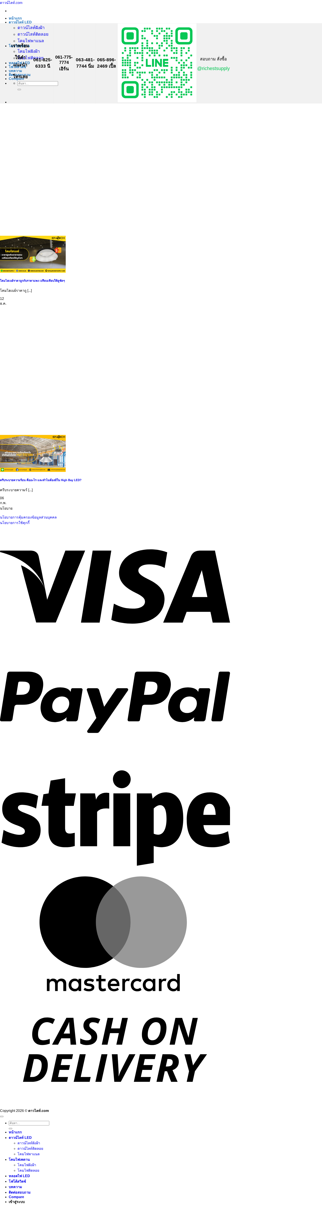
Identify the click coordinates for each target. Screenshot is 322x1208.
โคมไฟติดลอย (31, 58)
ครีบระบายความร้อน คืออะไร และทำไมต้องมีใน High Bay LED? (40, 480)
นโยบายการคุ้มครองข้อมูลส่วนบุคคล (28, 517)
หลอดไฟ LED (19, 1176)
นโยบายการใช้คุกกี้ (15, 523)
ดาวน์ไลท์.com (11, 3)
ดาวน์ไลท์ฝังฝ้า (31, 27)
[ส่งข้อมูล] (19, 89)
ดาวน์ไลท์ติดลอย (33, 34)
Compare (16, 1197)
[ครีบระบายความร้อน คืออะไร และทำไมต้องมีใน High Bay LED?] (33, 471)
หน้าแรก (15, 18)
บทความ (15, 71)
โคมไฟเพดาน (19, 1159)
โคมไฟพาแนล (31, 41)
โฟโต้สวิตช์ (17, 1181)
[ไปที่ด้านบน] (2, 1116)
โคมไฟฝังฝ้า (29, 51)
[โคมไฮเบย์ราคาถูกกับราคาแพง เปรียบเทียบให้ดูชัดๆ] (33, 271)
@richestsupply (213, 68)
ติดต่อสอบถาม (20, 1192)
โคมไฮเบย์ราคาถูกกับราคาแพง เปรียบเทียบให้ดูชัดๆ (32, 280)
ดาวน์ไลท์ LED (20, 22)
